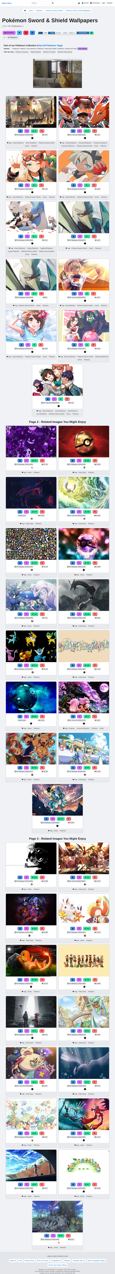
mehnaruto (89, 570)
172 (35, 512)
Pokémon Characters (22, 52)
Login (103, 3)
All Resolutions (83, 33)
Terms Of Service (42, 1260)
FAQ (20, 1260)
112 (35, 928)
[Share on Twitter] (19, 33)
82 (88, 1133)
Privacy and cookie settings (57, 1265)
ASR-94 (37, 775)
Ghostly (37, 621)
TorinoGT (89, 468)
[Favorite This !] (80, 185)
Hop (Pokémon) (72, 411)
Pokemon (15, 48)
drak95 (63, 1243)
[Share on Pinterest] (25, 33)
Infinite (52, 33)
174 (35, 665)
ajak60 (37, 672)
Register (109, 3)
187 (35, 460)
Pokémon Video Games (65, 52)
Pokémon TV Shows (49, 52)
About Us (13, 1260)
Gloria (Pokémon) (18, 143)
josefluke (36, 570)
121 (87, 928)
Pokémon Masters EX (101, 356)
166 (87, 512)
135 (35, 716)
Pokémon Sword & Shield (54, 10)
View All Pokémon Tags (50, 45)
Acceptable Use (56, 1260)
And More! (82, 48)
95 (61, 1235)
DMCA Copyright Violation (96, 1260)
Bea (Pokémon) (70, 197)
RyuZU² (37, 468)
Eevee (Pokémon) (31, 143)
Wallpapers (14, 37)
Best (66, 33)
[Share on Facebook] (32, 33)
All (4, 37)
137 (61, 819)
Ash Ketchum (31, 48)
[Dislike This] (94, 185)
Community (96, 3)
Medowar (89, 672)
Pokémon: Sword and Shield (46, 48)
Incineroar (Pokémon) (68, 146)
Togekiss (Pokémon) (46, 248)
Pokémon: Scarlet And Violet (67, 48)
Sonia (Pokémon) (17, 197)
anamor (37, 1140)
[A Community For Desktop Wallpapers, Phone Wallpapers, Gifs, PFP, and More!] (25, 10)
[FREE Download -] (73, 185)
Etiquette (67, 1260)
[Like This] (87, 293)
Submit (85, 3)
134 (35, 614)
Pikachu (22, 48)
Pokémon (39, 10)
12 (88, 131)
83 (88, 1082)
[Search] (52, 3)
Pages (59, 33)
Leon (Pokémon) (42, 414)
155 (87, 563)
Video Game (82, 472)
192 (87, 460)
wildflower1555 (37, 936)
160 (87, 665)
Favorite (10, 33)
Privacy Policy (29, 1260)
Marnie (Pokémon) (69, 356)
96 (88, 767)
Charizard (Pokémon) (85, 143)
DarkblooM (89, 621)
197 (35, 563)
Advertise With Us (79, 1260)
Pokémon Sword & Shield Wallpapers (78, 10)
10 (35, 131)
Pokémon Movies (35, 52)
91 (35, 1031)
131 (35, 767)
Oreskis (37, 138)
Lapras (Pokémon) (13, 251)
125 (87, 980)
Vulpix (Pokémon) (32, 248)
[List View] (45, 33)
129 (87, 614)
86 (88, 1031)
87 (35, 1184)
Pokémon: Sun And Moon (46, 251)
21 (88, 716)
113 (87, 877)
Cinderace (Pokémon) (100, 143)
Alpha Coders (7, 3)
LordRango (89, 723)
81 (35, 1133)
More (72, 33)
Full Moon (94, 728)
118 (35, 877)
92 (35, 1082)
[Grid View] (40, 33)
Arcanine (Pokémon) (83, 728)
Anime (31, 10)
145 (35, 980)
